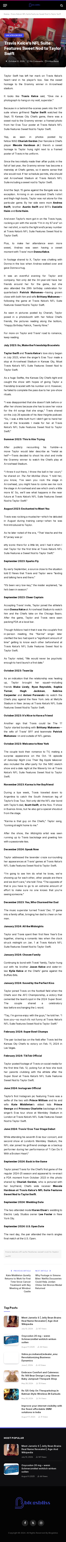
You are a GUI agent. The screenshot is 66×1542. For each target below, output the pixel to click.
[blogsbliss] (34, 5)
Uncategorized (14, 35)
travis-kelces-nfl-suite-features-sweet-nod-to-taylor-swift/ (32, 1254)
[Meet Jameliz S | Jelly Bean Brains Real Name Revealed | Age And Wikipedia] (11, 1321)
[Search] (61, 5)
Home (6, 14)
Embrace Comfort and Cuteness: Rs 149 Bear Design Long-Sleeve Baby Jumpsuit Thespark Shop (40, 1375)
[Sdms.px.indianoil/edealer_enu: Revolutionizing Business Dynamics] (11, 1358)
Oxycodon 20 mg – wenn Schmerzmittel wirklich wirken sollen (38, 1339)
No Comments (36, 61)
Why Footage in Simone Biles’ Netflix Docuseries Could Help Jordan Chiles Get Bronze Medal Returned (48, 1281)
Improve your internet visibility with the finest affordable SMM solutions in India (41, 1409)
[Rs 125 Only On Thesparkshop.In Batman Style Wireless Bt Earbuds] (11, 1394)
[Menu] (5, 5)
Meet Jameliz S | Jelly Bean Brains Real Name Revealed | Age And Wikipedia (41, 1321)
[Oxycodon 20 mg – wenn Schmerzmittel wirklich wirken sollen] (11, 1339)
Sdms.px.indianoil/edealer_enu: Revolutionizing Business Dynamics (39, 1357)
